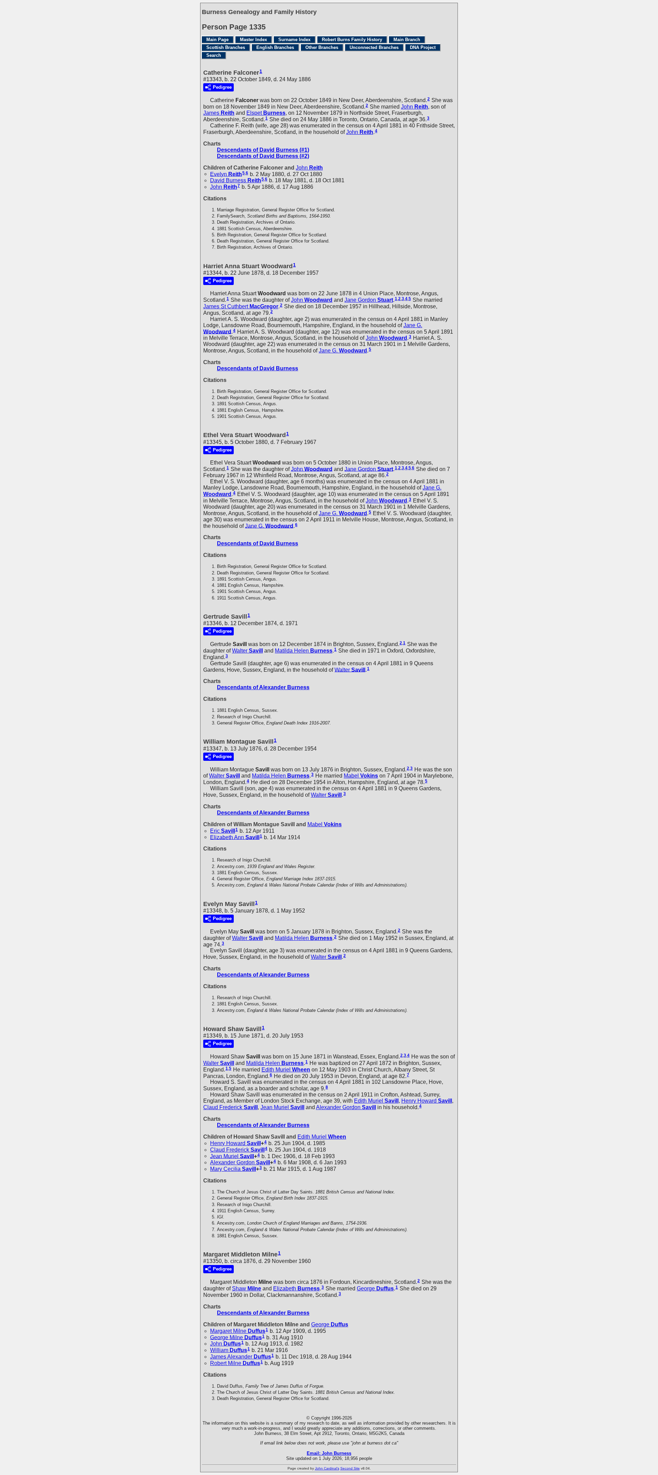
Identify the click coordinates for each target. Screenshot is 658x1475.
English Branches (275, 47)
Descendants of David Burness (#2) (263, 156)
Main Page (217, 39)
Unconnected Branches (374, 47)
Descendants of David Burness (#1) (263, 150)
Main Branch (406, 39)
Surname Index (294, 39)
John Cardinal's (327, 1468)
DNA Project (423, 47)
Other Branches (321, 47)
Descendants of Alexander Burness (263, 687)
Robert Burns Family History (352, 39)
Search (213, 55)
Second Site (350, 1468)
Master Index (253, 39)
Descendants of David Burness (257, 368)
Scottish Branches (225, 47)
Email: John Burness (329, 1453)
